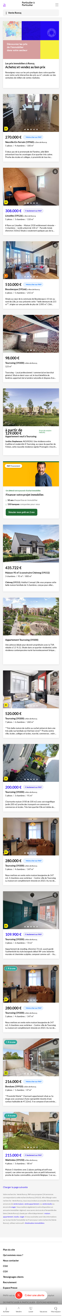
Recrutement (10, 1282)
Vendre (19, 1311)
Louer (31, 1311)
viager (13, 1207)
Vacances (43, 1311)
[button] (24, 128)
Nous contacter (11, 1260)
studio (16, 1217)
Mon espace (55, 1311)
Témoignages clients (13, 1276)
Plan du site (9, 1249)
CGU (5, 1266)
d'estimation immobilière (34, 1223)
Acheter (6, 1311)
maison (47, 1213)
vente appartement (31, 1204)
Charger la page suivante (15, 1187)
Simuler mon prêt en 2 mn (21, 512)
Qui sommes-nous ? (13, 1255)
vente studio (47, 1204)
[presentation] (6, 114)
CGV (5, 1271)
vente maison (18, 1204)
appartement (8, 1217)
